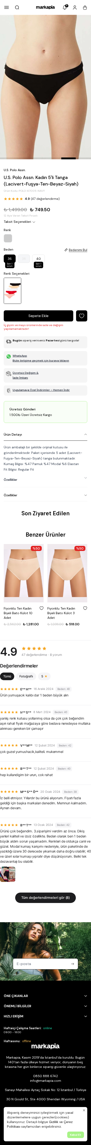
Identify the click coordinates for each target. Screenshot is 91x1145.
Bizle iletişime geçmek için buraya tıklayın (41, 360)
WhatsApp (20, 356)
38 (24, 259)
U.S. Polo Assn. (15, 170)
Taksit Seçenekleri (17, 222)
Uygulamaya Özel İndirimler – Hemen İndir (41, 390)
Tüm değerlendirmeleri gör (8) (45, 898)
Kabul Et (75, 1135)
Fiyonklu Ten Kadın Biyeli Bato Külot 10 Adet (18, 613)
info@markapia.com (45, 1081)
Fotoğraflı (26, 676)
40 (39, 260)
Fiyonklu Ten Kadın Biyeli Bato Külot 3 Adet (61, 613)
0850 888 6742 (45, 1076)
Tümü (7, 676)
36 (10, 260)
